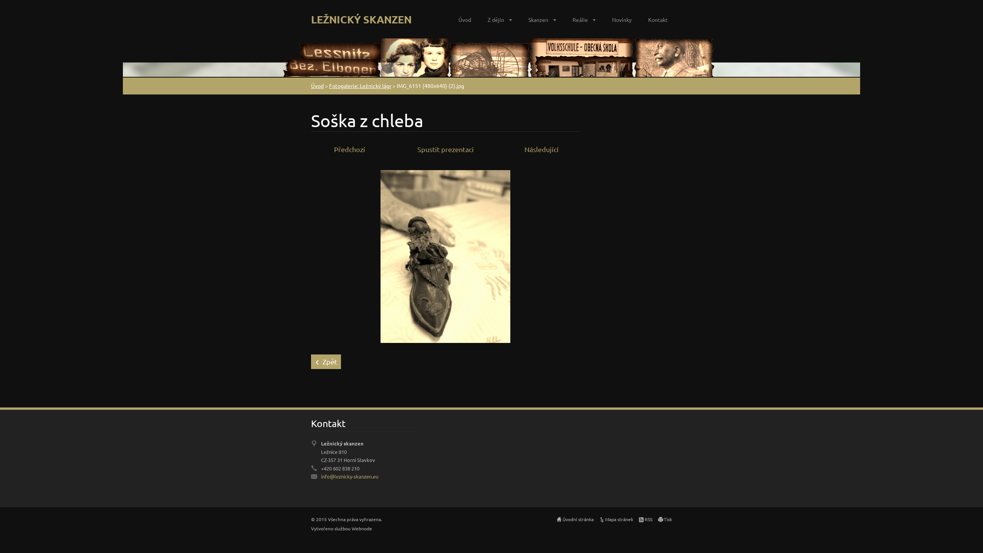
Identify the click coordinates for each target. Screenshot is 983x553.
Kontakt (658, 19)
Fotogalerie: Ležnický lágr (360, 85)
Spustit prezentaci (445, 149)
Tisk (668, 519)
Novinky (622, 19)
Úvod (464, 19)
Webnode (362, 528)
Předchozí (349, 149)
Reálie (580, 19)
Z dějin (496, 19)
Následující (542, 149)
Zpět (330, 362)
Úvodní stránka (578, 519)
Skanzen (538, 19)
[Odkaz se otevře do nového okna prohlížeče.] (445, 256)
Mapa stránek (619, 519)
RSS (648, 519)
